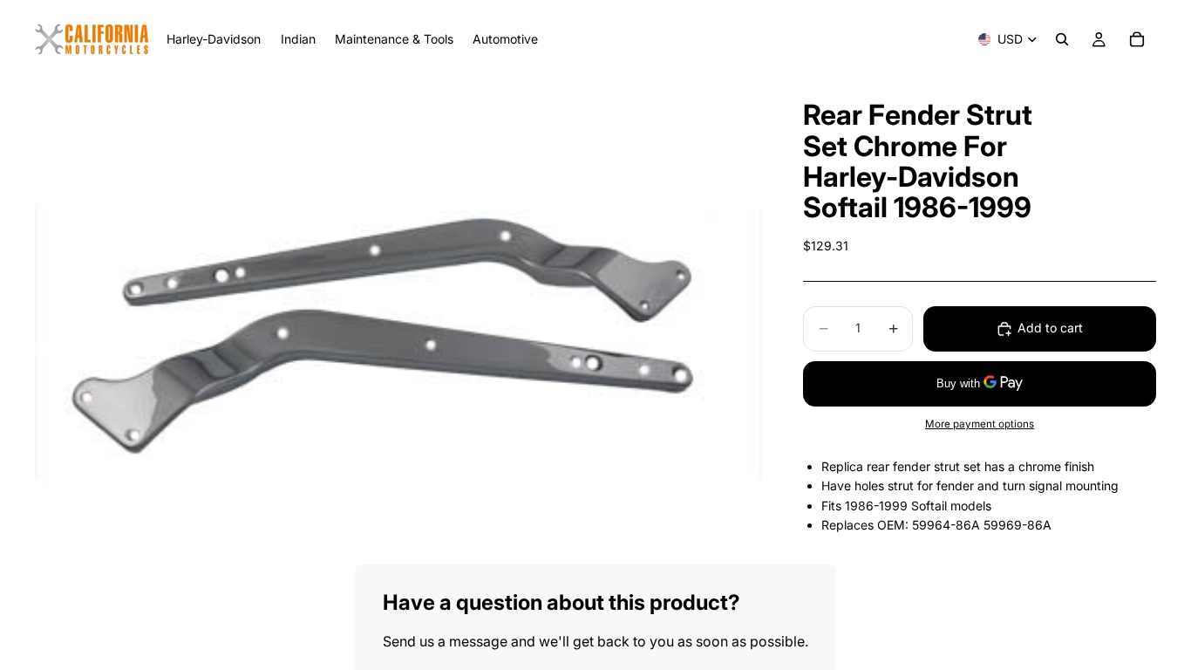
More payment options (979, 424)
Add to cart (1050, 327)
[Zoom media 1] (398, 321)
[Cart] (1137, 39)
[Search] (1062, 39)
